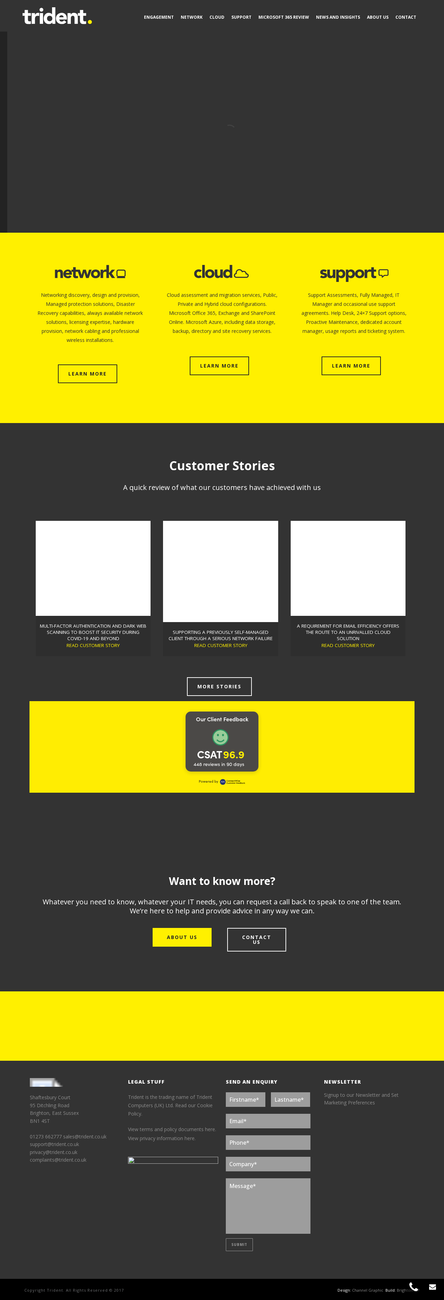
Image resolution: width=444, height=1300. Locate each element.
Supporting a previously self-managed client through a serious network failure (221, 635)
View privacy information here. (162, 1138)
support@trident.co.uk (54, 1144)
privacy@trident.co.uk (53, 1152)
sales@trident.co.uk (84, 1136)
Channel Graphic (367, 1290)
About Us (377, 17)
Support (241, 17)
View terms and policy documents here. (172, 1129)
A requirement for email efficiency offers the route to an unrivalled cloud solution (348, 632)
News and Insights (338, 17)
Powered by (208, 781)
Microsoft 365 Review (283, 17)
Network (192, 17)
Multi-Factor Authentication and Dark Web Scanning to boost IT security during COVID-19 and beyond (93, 632)
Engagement (159, 17)
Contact (405, 17)
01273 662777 (46, 1136)
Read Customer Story (93, 645)
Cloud (217, 17)
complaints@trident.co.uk (58, 1159)
